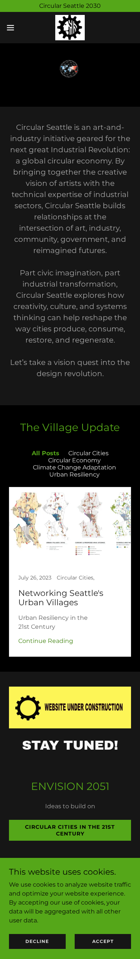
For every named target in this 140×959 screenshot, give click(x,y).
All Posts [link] (45, 453)
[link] (70, 27)
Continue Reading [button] (45, 640)
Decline (37, 941)
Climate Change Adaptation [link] (74, 467)
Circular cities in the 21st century (70, 830)
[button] (13, 27)
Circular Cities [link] (88, 453)
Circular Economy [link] (74, 460)
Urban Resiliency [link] (74, 474)
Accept (102, 941)
